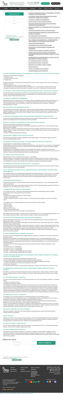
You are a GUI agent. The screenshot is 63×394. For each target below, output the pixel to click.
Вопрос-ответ (13, 8)
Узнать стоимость (44, 342)
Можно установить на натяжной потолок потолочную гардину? (44, 27)
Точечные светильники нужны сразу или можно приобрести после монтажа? (42, 24)
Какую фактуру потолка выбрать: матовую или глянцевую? (41, 48)
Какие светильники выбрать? (37, 43)
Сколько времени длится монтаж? (38, 71)
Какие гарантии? (33, 67)
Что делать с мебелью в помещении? (39, 19)
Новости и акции (48, 8)
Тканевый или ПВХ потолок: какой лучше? (40, 45)
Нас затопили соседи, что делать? (38, 61)
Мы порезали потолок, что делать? (38, 63)
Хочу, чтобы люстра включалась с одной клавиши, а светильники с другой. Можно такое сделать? (43, 40)
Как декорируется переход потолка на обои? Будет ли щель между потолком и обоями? (44, 58)
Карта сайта (13, 371)
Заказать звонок (45, 3)
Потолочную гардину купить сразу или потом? (42, 30)
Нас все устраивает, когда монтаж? (39, 69)
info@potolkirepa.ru (56, 370)
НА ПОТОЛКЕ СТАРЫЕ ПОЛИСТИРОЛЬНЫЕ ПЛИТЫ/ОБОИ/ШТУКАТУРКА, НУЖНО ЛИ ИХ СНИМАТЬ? (43, 17)
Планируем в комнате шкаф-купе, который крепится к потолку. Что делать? (44, 33)
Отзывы (40, 8)
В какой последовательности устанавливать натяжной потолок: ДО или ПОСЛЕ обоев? (44, 13)
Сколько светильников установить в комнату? (42, 50)
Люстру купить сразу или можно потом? (40, 21)
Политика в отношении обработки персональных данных (35, 374)
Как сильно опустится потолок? (38, 36)
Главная (6, 8)
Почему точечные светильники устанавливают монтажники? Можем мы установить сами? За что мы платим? (44, 54)
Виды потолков (23, 8)
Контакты (57, 8)
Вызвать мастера (55, 3)
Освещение (33, 8)
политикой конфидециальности (10, 36)
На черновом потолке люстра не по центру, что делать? (44, 38)
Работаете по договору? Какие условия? (40, 64)
